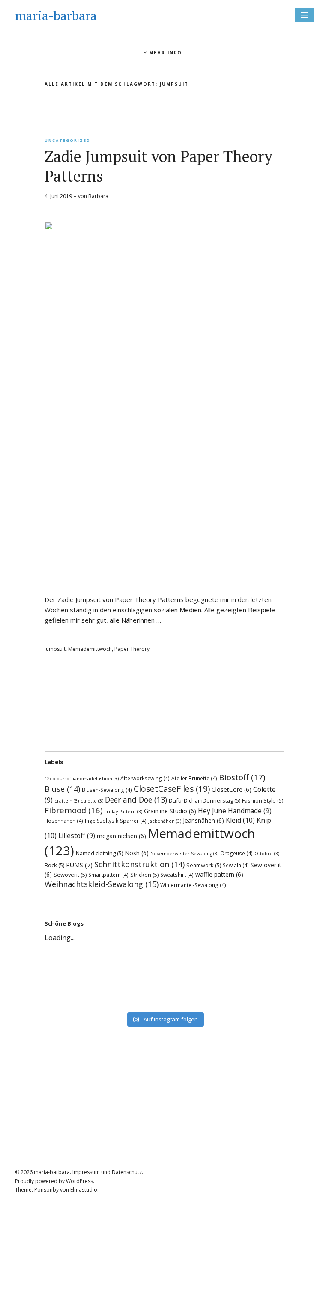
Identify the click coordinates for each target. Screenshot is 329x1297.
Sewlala (236, 865)
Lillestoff (76, 835)
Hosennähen (64, 820)
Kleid (240, 820)
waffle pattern (219, 874)
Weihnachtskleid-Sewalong (102, 884)
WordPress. (80, 1181)
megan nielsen (121, 836)
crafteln (66, 801)
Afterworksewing (145, 778)
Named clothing (99, 853)
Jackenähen (164, 821)
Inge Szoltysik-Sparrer (116, 820)
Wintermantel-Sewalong (193, 884)
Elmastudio (83, 1189)
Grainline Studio (170, 811)
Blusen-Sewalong (107, 789)
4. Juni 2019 (58, 196)
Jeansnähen (203, 820)
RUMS (79, 865)
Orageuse (236, 853)
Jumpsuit (55, 649)
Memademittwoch (90, 649)
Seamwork (203, 865)
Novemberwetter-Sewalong (184, 854)
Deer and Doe (136, 799)
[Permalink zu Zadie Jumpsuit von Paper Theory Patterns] (164, 227)
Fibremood (73, 810)
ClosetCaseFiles (172, 788)
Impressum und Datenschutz (107, 1172)
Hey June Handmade (235, 810)
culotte (92, 801)
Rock (54, 865)
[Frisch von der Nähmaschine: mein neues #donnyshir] (105, 1002)
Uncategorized (67, 140)
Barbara (98, 196)
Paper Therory (132, 649)
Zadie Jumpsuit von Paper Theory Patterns (158, 166)
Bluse (62, 789)
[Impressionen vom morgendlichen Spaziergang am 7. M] (223, 1002)
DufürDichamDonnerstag (204, 800)
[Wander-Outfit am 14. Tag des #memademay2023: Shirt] (223, 980)
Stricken (144, 874)
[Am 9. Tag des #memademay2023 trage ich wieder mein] (223, 991)
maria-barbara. (52, 1172)
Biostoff (242, 777)
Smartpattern (108, 874)
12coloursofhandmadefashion (82, 779)
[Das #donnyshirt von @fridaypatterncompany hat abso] (105, 980)
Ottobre (266, 854)
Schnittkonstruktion (139, 864)
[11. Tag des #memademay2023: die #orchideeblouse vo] (105, 991)
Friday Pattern (123, 812)
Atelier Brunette (194, 778)
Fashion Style (262, 800)
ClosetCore (231, 789)
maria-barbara (56, 15)
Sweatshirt (177, 874)
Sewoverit (70, 874)
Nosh (137, 853)
